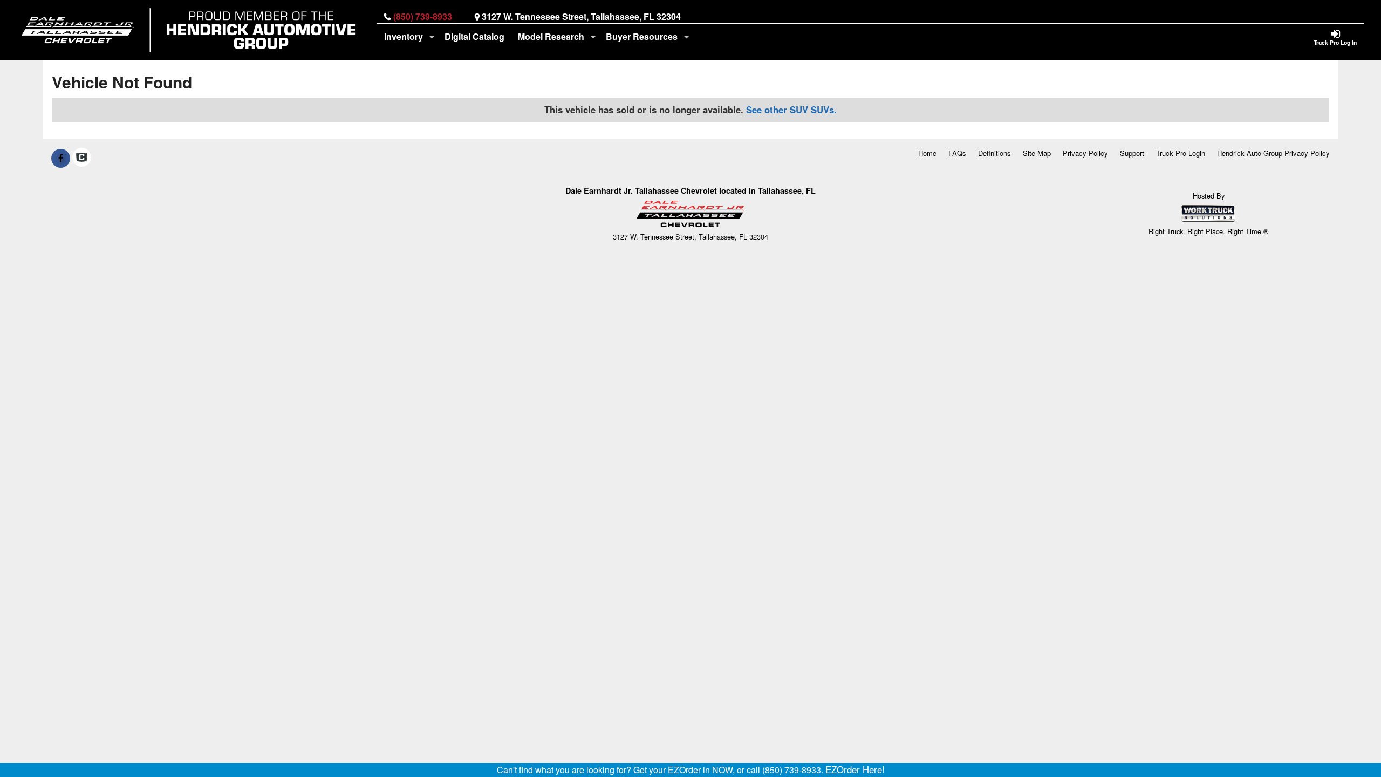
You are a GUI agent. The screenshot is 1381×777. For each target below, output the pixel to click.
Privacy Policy (1085, 153)
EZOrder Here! (855, 769)
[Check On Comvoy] (81, 158)
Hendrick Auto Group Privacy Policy (1273, 153)
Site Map (1037, 153)
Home (927, 153)
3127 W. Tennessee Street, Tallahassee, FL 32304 (581, 16)
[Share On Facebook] (60, 158)
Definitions (994, 153)
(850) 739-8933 (422, 16)
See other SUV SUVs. (791, 109)
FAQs (957, 153)
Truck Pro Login (1180, 153)
